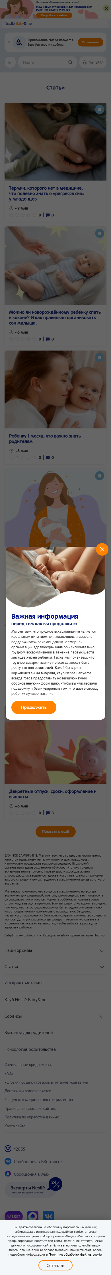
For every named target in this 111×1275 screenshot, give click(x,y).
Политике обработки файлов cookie (75, 1254)
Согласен (55, 1265)
